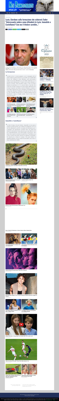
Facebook (10, 29)
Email (27, 29)
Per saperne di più (49, 399)
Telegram (19, 29)
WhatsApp (14, 29)
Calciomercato (13, 12)
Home (7, 12)
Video (16, 12)
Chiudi (54, 399)
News (9, 12)
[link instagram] (48, 13)
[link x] (45, 13)
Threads (24, 29)
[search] (52, 13)
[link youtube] (50, 13)
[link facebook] (47, 13)
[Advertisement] (29, 37)
